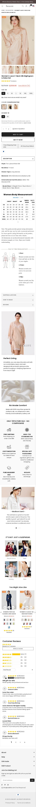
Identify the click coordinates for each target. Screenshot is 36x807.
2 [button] (15, 742)
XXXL (31, 93)
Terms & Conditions (23, 803)
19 (3, 116)
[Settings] (33, 6)
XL (20, 93)
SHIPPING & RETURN (9, 295)
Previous (3, 40)
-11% (4, 592)
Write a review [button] (18, 649)
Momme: (5, 113)
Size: (4, 90)
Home (3, 10)
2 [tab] (18, 527)
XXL (25, 93)
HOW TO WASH (8, 300)
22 (7, 116)
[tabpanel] (18, 517)
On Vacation (9, 10)
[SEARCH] (23, 6)
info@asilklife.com (9, 787)
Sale (4, 17)
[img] (12, 676)
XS (3, 93)
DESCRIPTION (7, 158)
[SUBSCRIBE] (32, 780)
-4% (22, 592)
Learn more (27, 123)
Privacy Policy (10, 803)
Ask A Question (19, 129)
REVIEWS (6, 304)
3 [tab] (19, 527)
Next (33, 40)
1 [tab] (16, 527)
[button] (6, 81)
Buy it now (18, 140)
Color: (10, 102)
